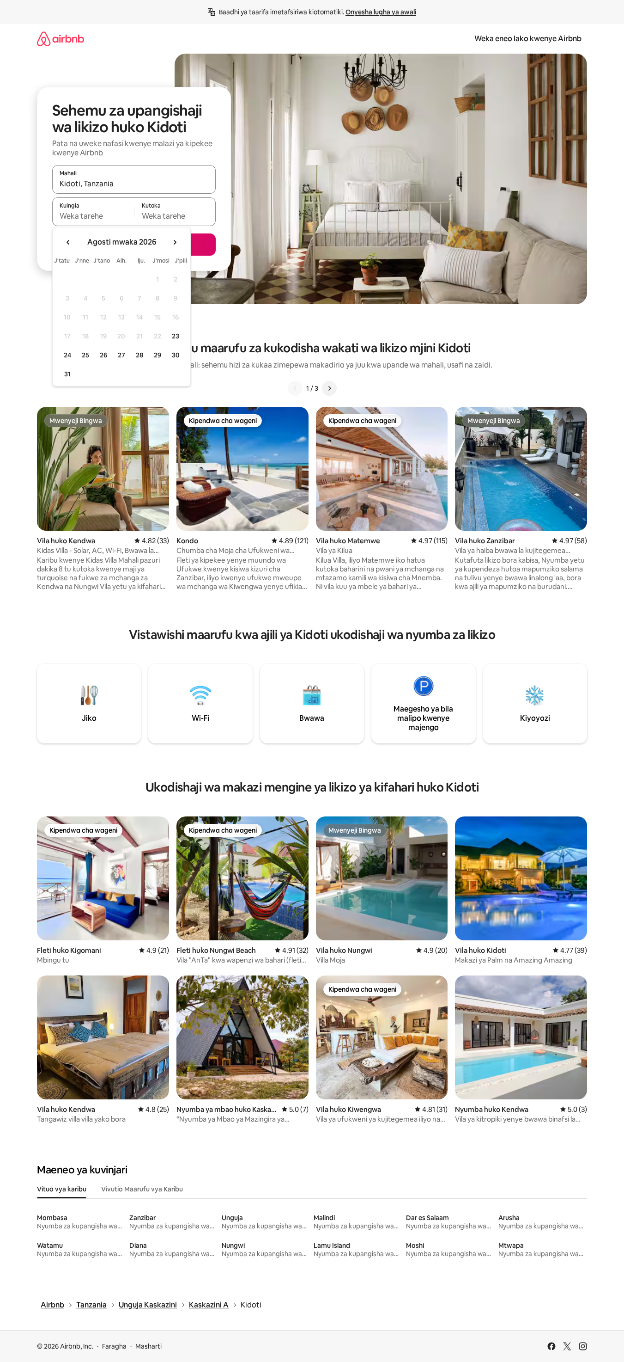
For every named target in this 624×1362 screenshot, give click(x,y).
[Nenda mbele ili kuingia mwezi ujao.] (174, 242)
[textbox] (93, 215)
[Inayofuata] (329, 388)
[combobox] (134, 183)
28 (139, 355)
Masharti (148, 1346)
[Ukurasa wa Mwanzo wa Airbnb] (60, 38)
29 (157, 355)
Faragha (114, 1346)
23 (175, 336)
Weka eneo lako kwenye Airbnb (528, 38)
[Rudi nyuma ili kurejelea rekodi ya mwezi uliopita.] (68, 242)
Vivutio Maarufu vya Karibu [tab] (142, 1189)
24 (67, 355)
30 (176, 355)
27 (121, 355)
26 (103, 355)
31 (67, 374)
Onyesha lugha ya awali (380, 12)
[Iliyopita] (295, 388)
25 (85, 355)
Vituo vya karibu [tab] (61, 1189)
